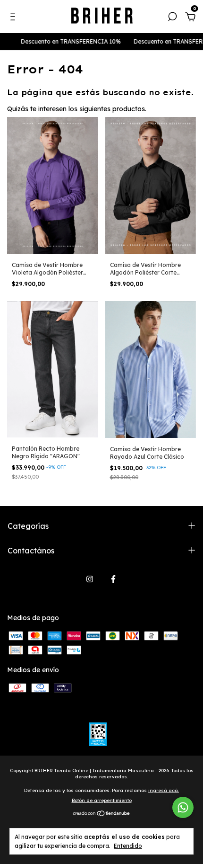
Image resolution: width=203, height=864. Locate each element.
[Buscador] (172, 18)
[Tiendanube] (101, 814)
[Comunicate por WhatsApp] (183, 807)
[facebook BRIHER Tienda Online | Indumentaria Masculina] (113, 579)
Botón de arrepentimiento (102, 800)
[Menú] (14, 18)
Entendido (128, 845)
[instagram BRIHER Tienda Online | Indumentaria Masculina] (89, 579)
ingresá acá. (163, 790)
